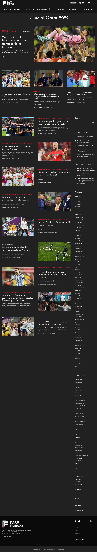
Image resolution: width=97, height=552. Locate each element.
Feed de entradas (79, 505)
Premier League (79, 458)
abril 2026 (77, 206)
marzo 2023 (78, 303)
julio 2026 (77, 199)
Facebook (77, 533)
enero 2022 (78, 337)
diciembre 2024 (79, 248)
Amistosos (78, 387)
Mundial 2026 (78, 445)
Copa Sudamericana (80, 403)
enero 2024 (78, 277)
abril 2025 (77, 238)
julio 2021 (77, 350)
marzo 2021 (78, 361)
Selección (77, 463)
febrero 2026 (78, 212)
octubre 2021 (78, 343)
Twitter (77, 530)
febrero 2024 (78, 274)
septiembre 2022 (79, 319)
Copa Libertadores (80, 400)
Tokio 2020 (78, 481)
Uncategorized (78, 484)
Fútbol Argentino (79, 416)
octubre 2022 (78, 316)
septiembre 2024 (79, 256)
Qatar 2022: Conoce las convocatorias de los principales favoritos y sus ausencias (17, 298)
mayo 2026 (78, 204)
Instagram (77, 527)
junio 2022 (77, 327)
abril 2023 (77, 301)
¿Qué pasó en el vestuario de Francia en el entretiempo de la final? (46, 96)
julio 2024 (77, 261)
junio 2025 (77, 233)
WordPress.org (79, 510)
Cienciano (77, 392)
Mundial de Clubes (80, 447)
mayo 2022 (78, 329)
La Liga (77, 426)
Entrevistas (58, 9)
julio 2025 (77, 230)
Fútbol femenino (79, 418)
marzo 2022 (78, 335)
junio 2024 (77, 264)
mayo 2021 (77, 356)
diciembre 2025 (79, 217)
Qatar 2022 (5, 91)
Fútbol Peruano (12, 9)
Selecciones (41, 269)
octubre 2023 (78, 285)
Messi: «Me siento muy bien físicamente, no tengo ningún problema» (52, 274)
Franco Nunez (43, 182)
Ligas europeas (79, 439)
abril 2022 (77, 332)
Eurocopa (77, 411)
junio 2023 (77, 295)
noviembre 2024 (79, 251)
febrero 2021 (78, 363)
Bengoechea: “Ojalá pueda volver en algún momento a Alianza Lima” (84, 173)
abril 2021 (77, 358)
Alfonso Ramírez (6, 102)
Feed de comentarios (80, 508)
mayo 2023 (78, 298)
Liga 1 (76, 429)
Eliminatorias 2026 (80, 405)
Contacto (88, 9)
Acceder (77, 502)
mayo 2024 (78, 267)
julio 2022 (77, 324)
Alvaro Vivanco (10, 57)
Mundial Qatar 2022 (7, 33)
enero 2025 (78, 246)
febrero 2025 (78, 243)
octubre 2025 (78, 222)
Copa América (78, 398)
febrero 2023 (78, 306)
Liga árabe (77, 437)
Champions (5, 30)
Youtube (77, 537)
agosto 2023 (78, 290)
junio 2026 (77, 201)
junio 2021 (77, 353)
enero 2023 (78, 309)
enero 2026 (78, 214)
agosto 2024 (78, 259)
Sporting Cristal (79, 474)
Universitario (78, 487)
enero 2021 (78, 366)
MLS (16, 31)
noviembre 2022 (79, 314)
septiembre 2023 (79, 288)
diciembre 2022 (79, 311)
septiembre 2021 (79, 345)
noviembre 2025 (79, 219)
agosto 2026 (78, 196)
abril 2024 (77, 269)
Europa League (79, 413)
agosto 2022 (78, 322)
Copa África (78, 395)
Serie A (77, 468)
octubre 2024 (78, 253)
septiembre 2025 (79, 225)
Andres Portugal (6, 257)
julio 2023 (77, 293)
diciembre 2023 (79, 280)
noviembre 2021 (79, 340)
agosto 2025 (78, 227)
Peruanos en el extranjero (82, 455)
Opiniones (73, 9)
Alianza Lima (78, 379)
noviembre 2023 (79, 282)
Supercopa (77, 479)
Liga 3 (76, 434)
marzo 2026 (78, 209)
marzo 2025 (78, 240)
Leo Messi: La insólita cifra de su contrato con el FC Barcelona (85, 182)
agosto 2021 (78, 348)
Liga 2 (76, 432)
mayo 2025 (78, 235)
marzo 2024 (78, 272)
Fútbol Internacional (36, 9)
